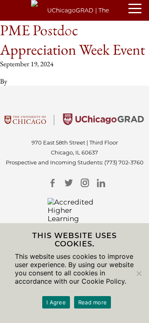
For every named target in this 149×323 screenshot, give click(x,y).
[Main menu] (138, 9)
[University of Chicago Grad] (103, 122)
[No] (139, 273)
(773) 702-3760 (124, 162)
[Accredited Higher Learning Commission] (75, 214)
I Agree (56, 302)
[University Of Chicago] (25, 122)
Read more (92, 302)
